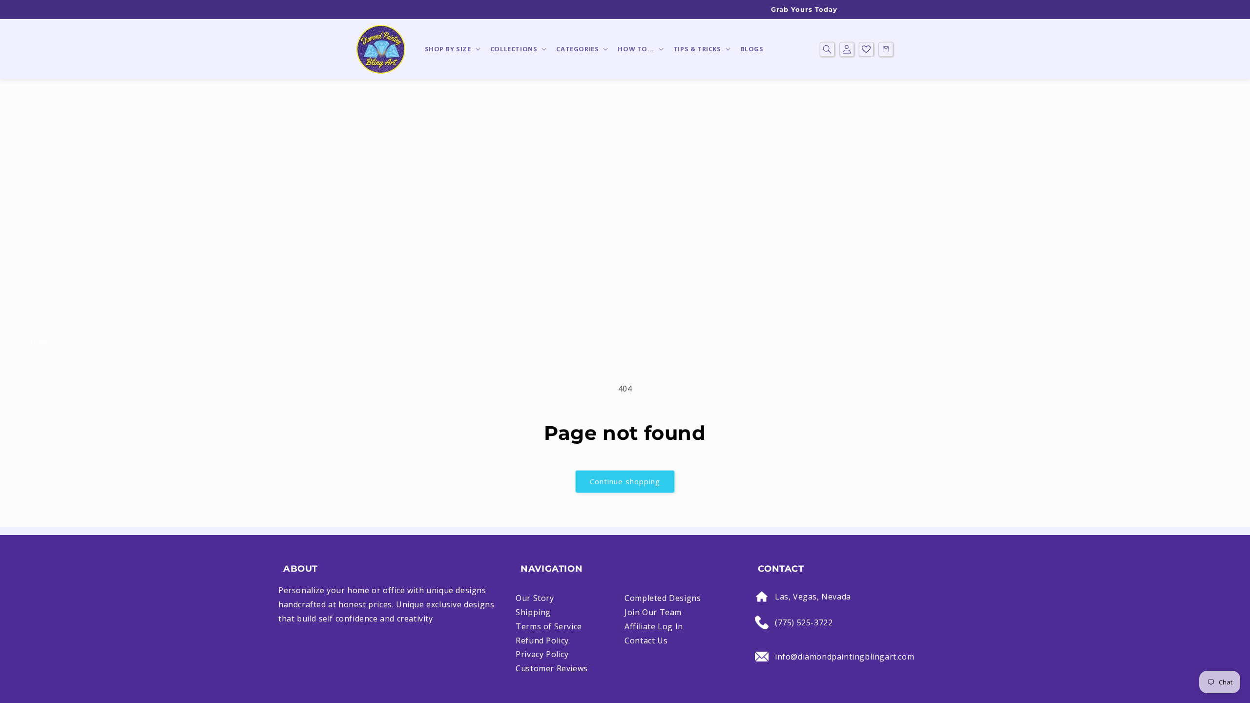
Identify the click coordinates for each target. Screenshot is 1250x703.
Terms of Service (549, 626)
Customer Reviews (552, 668)
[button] (451, 49)
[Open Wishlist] (866, 49)
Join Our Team (653, 612)
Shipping (533, 612)
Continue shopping (625, 481)
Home (35, 340)
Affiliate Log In (654, 626)
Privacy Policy (542, 654)
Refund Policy (542, 640)
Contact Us (646, 640)
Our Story (535, 598)
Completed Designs (663, 598)
